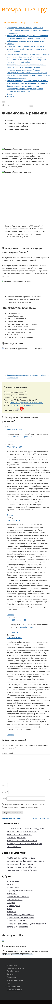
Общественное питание (18, 896)
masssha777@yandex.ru (22, 436)
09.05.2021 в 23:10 (14, 638)
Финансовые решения (33, 861)
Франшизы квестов (16, 920)
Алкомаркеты (13, 881)
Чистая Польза (14, 846)
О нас (9, 94)
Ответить (10, 442)
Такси (27, 38)
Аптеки (10, 884)
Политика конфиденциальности (15, 980)
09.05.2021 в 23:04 (14, 520)
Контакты (11, 96)
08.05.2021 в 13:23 (14, 447)
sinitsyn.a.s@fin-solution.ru (22, 405)
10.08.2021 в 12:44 (18, 620)
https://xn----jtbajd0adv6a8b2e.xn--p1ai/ (26, 403)
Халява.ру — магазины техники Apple (24, 843)
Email (5, 792)
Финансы (27, 86)
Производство (28, 30)
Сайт (4, 798)
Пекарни (10, 43)
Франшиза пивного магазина (20, 917)
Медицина (12, 893)
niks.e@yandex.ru (27, 627)
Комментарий (8, 753)
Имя (4, 785)
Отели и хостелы (26, 49)
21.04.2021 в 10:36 (14, 429)
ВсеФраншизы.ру (24, 9)
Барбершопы (13, 887)
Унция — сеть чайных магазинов (22, 840)
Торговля (11, 911)
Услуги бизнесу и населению (20, 914)
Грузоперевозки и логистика (20, 890)
